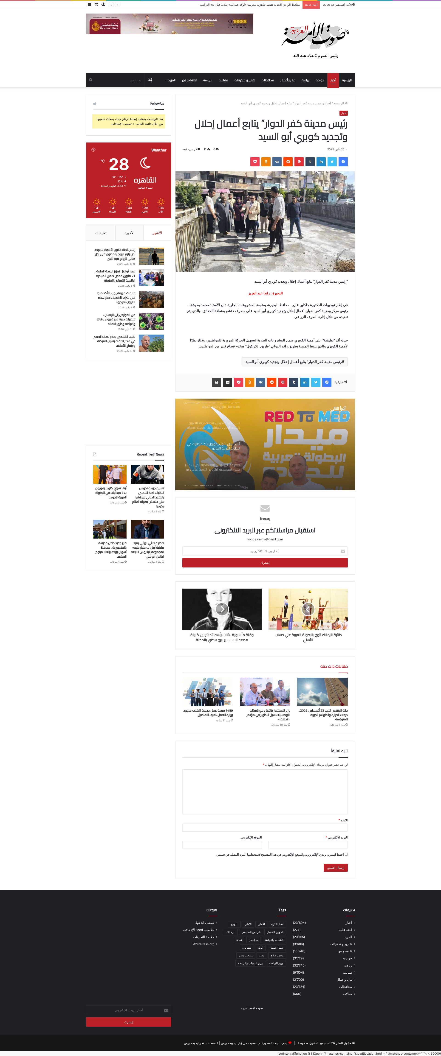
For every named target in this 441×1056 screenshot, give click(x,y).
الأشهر (157, 233)
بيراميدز (253, 939)
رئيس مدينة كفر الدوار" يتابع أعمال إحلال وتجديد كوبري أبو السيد (294, 361)
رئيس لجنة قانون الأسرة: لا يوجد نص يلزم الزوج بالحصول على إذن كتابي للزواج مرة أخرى (114, 254)
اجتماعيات (345, 930)
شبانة (239, 939)
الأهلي (261, 924)
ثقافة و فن (189, 80)
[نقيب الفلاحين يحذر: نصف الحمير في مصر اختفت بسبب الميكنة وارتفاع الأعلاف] (151, 343)
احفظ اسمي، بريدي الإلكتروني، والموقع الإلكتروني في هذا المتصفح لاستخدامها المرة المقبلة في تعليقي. (280, 854)
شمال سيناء (276, 947)
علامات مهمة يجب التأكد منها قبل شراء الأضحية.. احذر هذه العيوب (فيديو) (116, 297)
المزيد (171, 80)
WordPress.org (203, 944)
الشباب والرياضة (273, 939)
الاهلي (248, 924)
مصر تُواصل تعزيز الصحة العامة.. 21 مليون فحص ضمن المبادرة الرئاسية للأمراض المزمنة (115, 275)
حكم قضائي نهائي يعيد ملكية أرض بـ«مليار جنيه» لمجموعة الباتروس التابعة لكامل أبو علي (147, 549)
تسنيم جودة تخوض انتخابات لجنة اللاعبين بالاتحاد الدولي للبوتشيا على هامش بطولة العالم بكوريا (239, 4)
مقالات (223, 80)
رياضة (305, 80)
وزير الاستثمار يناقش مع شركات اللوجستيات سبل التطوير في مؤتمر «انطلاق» (268, 714)
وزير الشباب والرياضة (250, 963)
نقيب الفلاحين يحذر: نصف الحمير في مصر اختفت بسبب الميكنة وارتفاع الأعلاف (114, 341)
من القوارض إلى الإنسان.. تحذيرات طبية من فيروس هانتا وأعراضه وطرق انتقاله (116, 319)
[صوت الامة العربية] (314, 41)
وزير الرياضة (276, 963)
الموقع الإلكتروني (251, 837)
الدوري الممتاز (275, 932)
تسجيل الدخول (204, 923)
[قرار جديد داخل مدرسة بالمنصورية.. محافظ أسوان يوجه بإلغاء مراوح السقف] (110, 529)
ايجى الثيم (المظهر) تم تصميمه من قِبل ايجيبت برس (254, 1043)
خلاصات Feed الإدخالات (198, 930)
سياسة (207, 80)
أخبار (333, 80)
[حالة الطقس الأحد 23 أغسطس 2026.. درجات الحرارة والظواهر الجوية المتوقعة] (322, 692)
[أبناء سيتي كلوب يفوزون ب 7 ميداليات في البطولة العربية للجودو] (110, 474)
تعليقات (100, 233)
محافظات (268, 80)
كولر (260, 947)
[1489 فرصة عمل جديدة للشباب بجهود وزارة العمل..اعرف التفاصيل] (207, 692)
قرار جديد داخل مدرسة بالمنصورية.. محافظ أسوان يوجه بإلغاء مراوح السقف (111, 549)
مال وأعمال (287, 80)
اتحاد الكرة (277, 924)
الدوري (234, 924)
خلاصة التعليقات (203, 937)
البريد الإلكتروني (336, 837)
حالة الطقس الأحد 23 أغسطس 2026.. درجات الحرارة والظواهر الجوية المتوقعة (323, 714)
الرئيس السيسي (251, 932)
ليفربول (246, 947)
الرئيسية (347, 80)
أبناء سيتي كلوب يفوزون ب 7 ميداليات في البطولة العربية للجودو (298, 445)
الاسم (343, 820)
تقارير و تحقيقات (245, 80)
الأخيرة (129, 233)
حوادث (320, 80)
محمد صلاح (277, 955)
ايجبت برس (191, 1043)
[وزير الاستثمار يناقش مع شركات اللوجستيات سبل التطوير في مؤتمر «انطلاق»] (265, 692)
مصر (261, 955)
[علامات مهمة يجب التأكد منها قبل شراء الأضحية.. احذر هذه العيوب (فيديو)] (151, 299)
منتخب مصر (246, 955)
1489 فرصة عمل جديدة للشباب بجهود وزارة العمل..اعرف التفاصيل (208, 712)
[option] (265, 444)
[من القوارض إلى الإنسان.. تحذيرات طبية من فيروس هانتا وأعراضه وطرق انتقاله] (151, 321)
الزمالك (230, 932)
